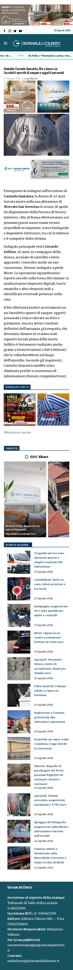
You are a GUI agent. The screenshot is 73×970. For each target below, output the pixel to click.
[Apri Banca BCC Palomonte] (25, 499)
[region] (36, 499)
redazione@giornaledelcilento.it (33, 961)
